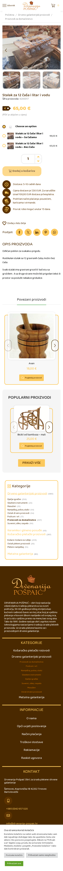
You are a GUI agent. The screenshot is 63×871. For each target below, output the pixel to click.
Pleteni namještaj (15, 547)
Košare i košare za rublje (19, 540)
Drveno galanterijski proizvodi (34, 15)
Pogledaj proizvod (33, 378)
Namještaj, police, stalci (18, 509)
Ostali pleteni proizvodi (18, 543)
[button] (6, 50)
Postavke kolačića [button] (14, 855)
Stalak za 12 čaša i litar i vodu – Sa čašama (29, 135)
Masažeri (11, 506)
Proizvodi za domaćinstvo (19, 19)
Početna (9, 15)
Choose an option (26, 126)
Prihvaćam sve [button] (14, 863)
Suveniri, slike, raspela (17, 523)
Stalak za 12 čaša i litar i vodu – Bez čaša (29, 145)
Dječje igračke (14, 499)
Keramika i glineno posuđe (24, 530)
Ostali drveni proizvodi (18, 513)
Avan (31, 363)
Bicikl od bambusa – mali (31, 434)
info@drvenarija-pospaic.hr (22, 823)
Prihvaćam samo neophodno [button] (42, 855)
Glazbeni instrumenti (17, 503)
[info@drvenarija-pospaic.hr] (8, 815)
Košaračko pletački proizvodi (26, 534)
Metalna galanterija (20, 554)
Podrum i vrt (13, 516)
